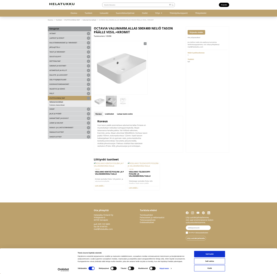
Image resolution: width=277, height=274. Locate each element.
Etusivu (74, 13)
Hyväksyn (198, 232)
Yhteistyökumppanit (179, 13)
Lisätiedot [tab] (109, 114)
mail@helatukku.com (103, 229)
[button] (145, 44)
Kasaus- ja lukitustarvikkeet (61, 127)
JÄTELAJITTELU (54, 47)
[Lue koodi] (170, 5)
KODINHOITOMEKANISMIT (59, 84)
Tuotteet (88, 13)
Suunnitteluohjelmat (125, 13)
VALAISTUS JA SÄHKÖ (57, 89)
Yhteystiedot (200, 13)
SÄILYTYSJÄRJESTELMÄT (57, 80)
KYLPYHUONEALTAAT (72, 20)
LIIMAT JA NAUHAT (56, 123)
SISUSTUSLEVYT (55, 56)
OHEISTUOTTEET (55, 137)
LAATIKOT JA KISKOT (56, 38)
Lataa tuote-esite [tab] (125, 114)
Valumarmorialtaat (89, 20)
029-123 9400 (104, 224)
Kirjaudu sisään (196, 32)
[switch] (113, 268)
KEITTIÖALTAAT (55, 61)
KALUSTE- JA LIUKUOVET (58, 75)
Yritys (157, 13)
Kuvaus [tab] (99, 114)
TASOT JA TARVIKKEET (57, 52)
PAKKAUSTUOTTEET (56, 132)
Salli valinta (209, 261)
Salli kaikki (210, 254)
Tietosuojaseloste (147, 220)
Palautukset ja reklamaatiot (152, 217)
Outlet (145, 13)
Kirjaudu (224, 5)
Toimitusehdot (146, 215)
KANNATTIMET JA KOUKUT (59, 118)
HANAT (52, 109)
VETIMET (52, 33)
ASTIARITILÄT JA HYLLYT (58, 70)
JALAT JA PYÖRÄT (55, 114)
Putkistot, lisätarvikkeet (57, 105)
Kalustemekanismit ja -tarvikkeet (63, 43)
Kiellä (210, 268)
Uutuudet (104, 13)
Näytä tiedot (164, 268)
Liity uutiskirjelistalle (196, 238)
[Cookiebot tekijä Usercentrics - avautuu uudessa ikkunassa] (63, 269)
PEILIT (51, 93)
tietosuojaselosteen (201, 232)
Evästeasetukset (147, 222)
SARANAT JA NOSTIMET (57, 66)
